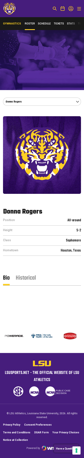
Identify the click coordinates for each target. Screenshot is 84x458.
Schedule (44, 23)
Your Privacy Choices (65, 432)
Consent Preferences (38, 424)
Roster (30, 23)
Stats (71, 23)
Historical (26, 278)
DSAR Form (41, 432)
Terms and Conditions (16, 432)
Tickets (59, 23)
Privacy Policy (11, 424)
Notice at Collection (15, 439)
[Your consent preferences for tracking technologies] (76, 450)
